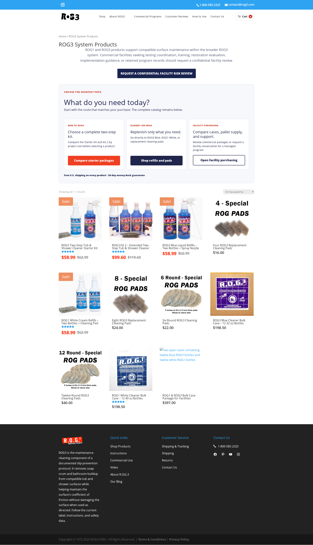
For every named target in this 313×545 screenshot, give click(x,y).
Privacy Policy (179, 539)
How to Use (199, 16)
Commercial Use (121, 460)
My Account (231, 16)
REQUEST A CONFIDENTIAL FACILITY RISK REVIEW (157, 73)
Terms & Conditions (152, 539)
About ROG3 (117, 16)
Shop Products (120, 446)
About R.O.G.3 (119, 474)
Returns (167, 460)
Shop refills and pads (156, 161)
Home (62, 36)
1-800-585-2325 (210, 5)
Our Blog (116, 482)
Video (114, 467)
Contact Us (217, 16)
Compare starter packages (94, 161)
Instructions (118, 453)
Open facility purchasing (219, 160)
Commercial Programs (147, 16)
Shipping (168, 453)
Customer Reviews (176, 16)
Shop (102, 16)
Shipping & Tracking (175, 446)
